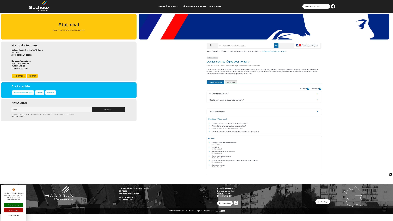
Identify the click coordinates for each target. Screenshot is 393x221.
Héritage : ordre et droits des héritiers (247, 51)
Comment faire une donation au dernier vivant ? (227, 129)
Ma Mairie (63, 30)
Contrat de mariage (218, 165)
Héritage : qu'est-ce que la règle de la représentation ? (230, 123)
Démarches (72, 30)
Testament (215, 147)
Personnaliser (13, 215)
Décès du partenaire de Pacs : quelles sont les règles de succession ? (235, 131)
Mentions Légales (18, 116)
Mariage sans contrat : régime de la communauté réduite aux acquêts (235, 160)
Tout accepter (13, 205)
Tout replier (303, 89)
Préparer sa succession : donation (223, 151)
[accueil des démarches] (210, 45)
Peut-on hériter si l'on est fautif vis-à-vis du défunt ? (229, 126)
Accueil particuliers (213, 51)
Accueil (55, 30)
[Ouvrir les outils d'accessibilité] (390, 174)
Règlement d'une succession (221, 156)
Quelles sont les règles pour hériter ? (274, 51)
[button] (264, 94)
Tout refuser (13, 210)
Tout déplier (315, 89)
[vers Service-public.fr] (307, 45)
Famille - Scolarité (228, 51)
